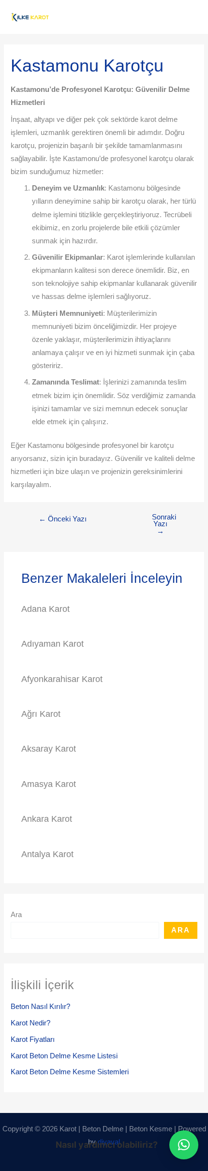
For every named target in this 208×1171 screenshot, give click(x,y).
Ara (16, 915)
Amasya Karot (48, 784)
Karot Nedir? (30, 1023)
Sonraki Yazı (164, 524)
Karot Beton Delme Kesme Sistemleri (70, 1072)
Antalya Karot (47, 854)
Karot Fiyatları (33, 1039)
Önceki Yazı (63, 519)
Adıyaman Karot (52, 643)
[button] (183, 1144)
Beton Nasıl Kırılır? (40, 1006)
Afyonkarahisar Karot (62, 679)
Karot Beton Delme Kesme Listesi (64, 1056)
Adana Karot (45, 609)
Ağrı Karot (40, 714)
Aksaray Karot (48, 748)
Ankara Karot (46, 819)
